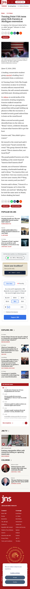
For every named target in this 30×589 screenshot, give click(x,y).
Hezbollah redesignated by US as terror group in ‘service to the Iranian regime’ (15, 417)
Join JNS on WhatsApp (16, 257)
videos (5, 97)
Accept (15, 577)
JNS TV (4, 430)
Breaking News (8, 384)
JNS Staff (3, 354)
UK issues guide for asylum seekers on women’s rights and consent (15, 404)
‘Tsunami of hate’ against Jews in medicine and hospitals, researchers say (10, 242)
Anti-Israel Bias (16, 206)
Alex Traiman (4, 368)
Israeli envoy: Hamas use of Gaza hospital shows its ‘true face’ (13, 390)
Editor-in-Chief (14, 464)
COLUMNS (5, 460)
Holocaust (5, 206)
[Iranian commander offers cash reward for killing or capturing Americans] (15, 440)
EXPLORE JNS (7, 330)
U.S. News (10, 13)
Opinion (3, 228)
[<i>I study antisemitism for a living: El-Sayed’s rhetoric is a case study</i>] (25, 231)
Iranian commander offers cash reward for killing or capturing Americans (13, 452)
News (3, 13)
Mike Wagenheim (5, 342)
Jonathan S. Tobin (15, 472)
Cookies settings (15, 573)
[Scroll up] (23, 423)
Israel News (4, 357)
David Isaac (12, 368)
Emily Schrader (5, 456)
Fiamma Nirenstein (6, 224)
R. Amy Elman (4, 235)
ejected (9, 75)
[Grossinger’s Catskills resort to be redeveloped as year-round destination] (25, 374)
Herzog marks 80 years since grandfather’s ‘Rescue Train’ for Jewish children (15, 398)
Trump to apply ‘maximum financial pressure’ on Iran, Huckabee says (14, 410)
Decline (15, 582)
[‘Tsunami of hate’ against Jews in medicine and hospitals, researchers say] (25, 242)
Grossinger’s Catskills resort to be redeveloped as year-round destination (10, 375)
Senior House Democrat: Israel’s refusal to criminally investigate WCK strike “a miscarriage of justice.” (14, 338)
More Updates (7, 423)
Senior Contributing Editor (7, 216)
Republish (5, 37)
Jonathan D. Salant (6, 246)
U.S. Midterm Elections (23, 6)
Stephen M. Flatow (16, 483)
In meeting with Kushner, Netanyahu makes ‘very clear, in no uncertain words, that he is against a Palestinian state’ (10, 363)
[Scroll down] (26, 423)
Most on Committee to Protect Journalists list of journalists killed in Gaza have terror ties (9, 350)
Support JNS (20, 2)
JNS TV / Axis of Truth (6, 448)
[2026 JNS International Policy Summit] (15, 555)
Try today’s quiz (15, 272)
